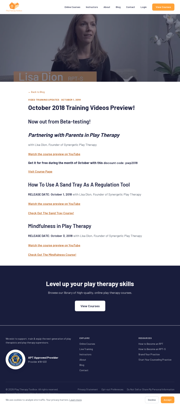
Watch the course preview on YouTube (54, 154)
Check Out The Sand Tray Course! (51, 213)
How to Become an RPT (151, 343)
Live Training (86, 349)
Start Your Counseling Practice (155, 359)
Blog (118, 6)
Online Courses (72, 6)
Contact (130, 6)
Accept (168, 399)
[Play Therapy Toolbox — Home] (14, 7)
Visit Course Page (40, 171)
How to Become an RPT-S (152, 349)
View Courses (163, 6)
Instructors (92, 6)
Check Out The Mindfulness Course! (52, 254)
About (107, 6)
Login (144, 6)
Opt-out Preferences (112, 389)
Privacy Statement (88, 389)
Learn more (75, 399)
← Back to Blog (36, 91)
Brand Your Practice (149, 354)
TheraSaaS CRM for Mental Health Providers (37, 393)
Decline (152, 399)
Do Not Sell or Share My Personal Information (150, 389)
